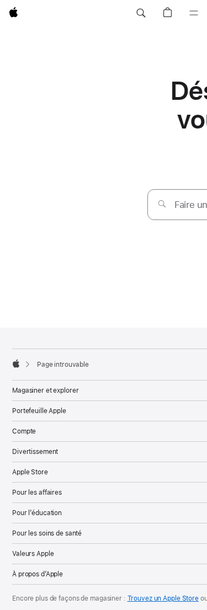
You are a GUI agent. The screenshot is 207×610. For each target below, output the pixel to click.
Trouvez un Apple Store (163, 598)
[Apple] (16, 363)
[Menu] (194, 13)
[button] (141, 13)
